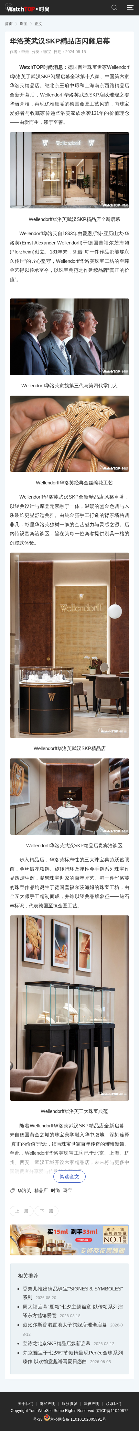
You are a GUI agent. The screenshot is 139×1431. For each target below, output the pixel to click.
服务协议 (69, 1403)
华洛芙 (24, 1190)
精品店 (41, 1190)
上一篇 (21, 1211)
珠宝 (23, 24)
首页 (9, 24)
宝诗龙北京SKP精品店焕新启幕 (57, 1343)
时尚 (55, 1190)
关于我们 (25, 1403)
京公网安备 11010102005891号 (78, 1419)
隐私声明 (47, 1403)
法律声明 (91, 1403)
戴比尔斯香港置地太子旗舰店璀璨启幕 (65, 1324)
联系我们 (113, 1403)
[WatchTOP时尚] (27, 7)
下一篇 (46, 1211)
